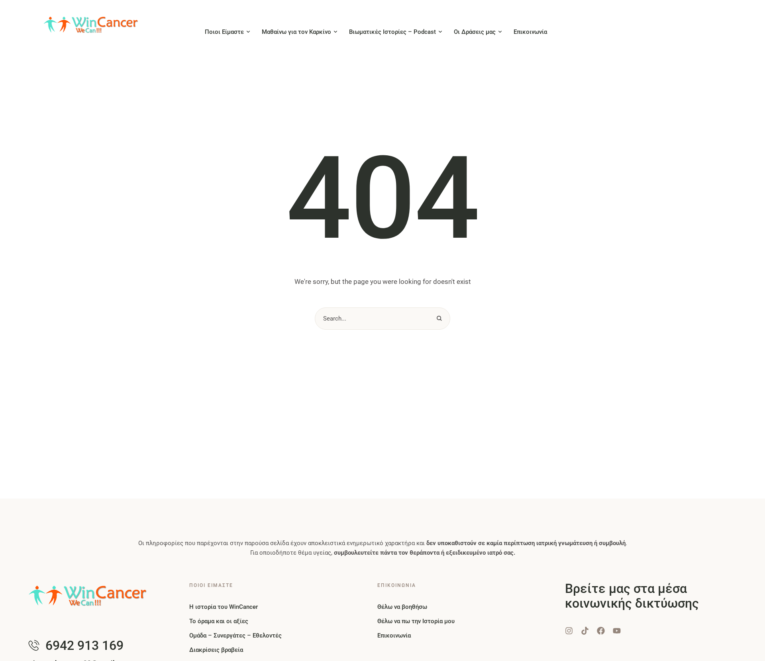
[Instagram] (569, 631)
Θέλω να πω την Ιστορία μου (416, 621)
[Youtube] (617, 631)
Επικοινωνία (394, 635)
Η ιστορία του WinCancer (223, 606)
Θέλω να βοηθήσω (402, 606)
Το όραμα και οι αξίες (218, 621)
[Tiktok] (585, 631)
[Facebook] (601, 631)
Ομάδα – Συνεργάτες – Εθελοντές (235, 635)
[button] (248, 31)
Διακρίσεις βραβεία (216, 649)
